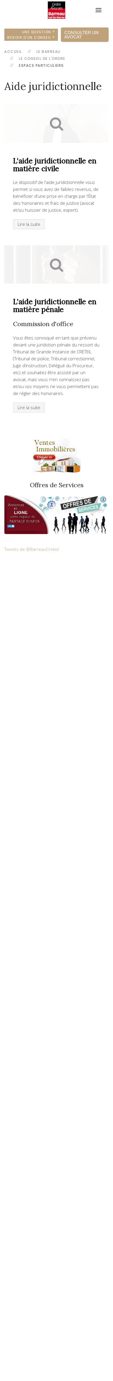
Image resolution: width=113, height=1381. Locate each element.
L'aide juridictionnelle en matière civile (54, 164)
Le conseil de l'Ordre (42, 58)
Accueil (13, 51)
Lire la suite (29, 224)
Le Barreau (49, 51)
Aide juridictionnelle (53, 86)
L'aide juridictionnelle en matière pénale (54, 305)
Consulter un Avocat (81, 34)
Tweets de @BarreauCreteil (31, 549)
